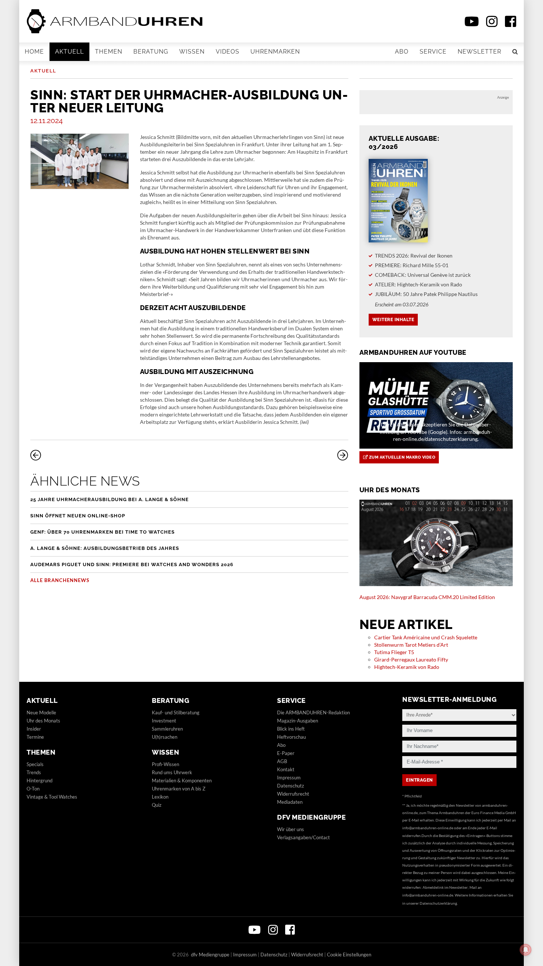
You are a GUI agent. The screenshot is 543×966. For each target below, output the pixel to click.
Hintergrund (39, 780)
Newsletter (479, 51)
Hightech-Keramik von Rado (406, 667)
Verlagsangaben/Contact (303, 837)
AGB (282, 761)
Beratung (150, 51)
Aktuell (69, 51)
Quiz (156, 805)
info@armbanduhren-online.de (427, 828)
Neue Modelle (41, 712)
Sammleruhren (167, 729)
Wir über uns (290, 829)
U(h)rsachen (164, 737)
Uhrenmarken (275, 51)
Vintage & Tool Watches (52, 797)
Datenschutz (290, 786)
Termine (35, 737)
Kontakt (285, 769)
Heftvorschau (291, 737)
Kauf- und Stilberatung (175, 712)
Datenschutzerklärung (438, 903)
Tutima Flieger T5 (394, 652)
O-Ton (33, 789)
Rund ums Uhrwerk (172, 772)
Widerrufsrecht (293, 794)
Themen (108, 51)
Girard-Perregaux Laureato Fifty (411, 659)
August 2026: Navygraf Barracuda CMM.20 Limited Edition (427, 597)
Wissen (192, 51)
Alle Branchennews (59, 580)
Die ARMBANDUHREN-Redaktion (313, 712)
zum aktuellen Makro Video (401, 457)
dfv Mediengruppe (311, 817)
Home (34, 51)
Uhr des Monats (43, 721)
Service (433, 51)
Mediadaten (290, 802)
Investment (164, 721)
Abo (402, 51)
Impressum (289, 777)
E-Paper (285, 753)
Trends (34, 772)
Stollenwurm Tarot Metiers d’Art (411, 645)
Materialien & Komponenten (182, 780)
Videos (227, 51)
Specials (35, 764)
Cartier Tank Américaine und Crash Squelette (425, 637)
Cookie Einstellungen (349, 955)
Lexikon (160, 797)
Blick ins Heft (291, 729)
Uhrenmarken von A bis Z (178, 789)
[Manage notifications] (526, 950)
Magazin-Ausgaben (297, 721)
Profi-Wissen (165, 764)
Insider (34, 729)
